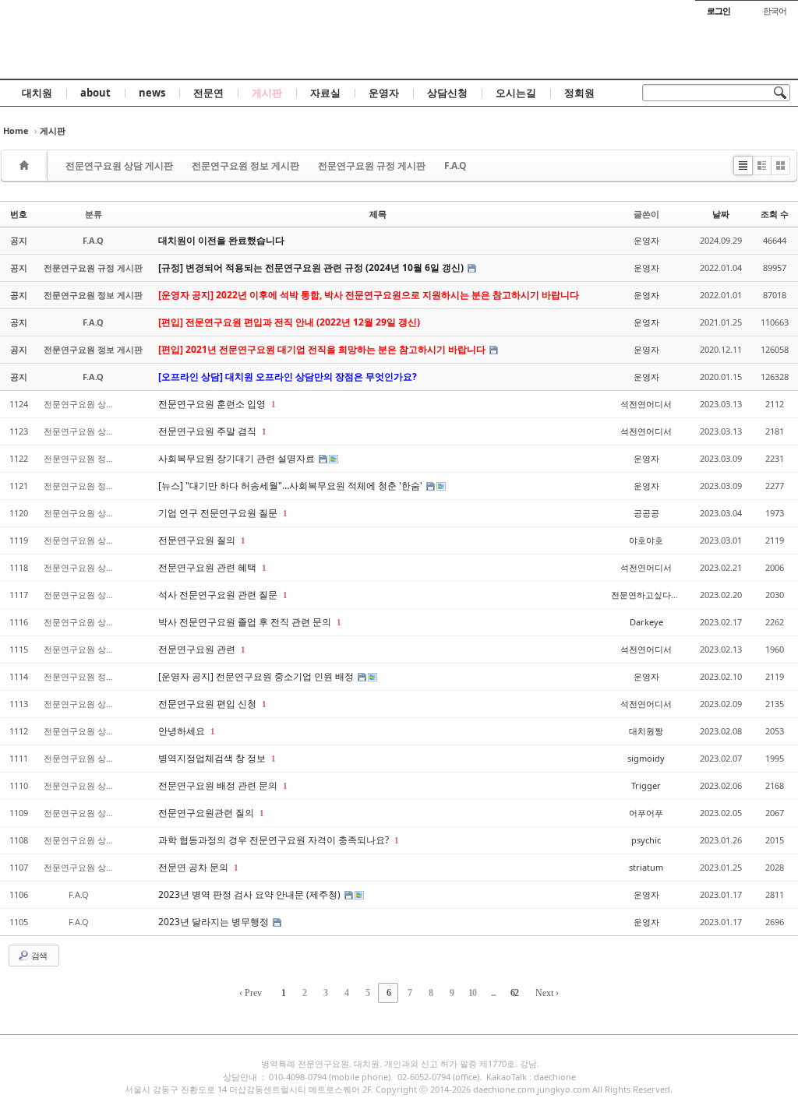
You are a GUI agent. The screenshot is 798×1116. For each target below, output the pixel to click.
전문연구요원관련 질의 (207, 812)
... (493, 993)
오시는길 (516, 93)
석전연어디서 (646, 404)
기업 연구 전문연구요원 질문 (219, 512)
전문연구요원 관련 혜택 (208, 567)
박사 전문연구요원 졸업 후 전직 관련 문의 (246, 621)
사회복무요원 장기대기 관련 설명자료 (237, 458)
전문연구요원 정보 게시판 (245, 165)
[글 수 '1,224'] (26, 165)
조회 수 (775, 214)
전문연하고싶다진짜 (649, 594)
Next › (547, 993)
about (95, 93)
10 (472, 993)
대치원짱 (646, 731)
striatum (646, 867)
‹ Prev (250, 993)
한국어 (774, 10)
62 (514, 993)
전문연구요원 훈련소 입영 (213, 403)
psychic (646, 840)
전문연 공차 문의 (194, 867)
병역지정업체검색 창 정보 (213, 758)
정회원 (579, 93)
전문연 (208, 93)
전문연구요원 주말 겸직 (208, 431)
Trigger (646, 785)
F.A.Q (455, 165)
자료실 (325, 93)
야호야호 (646, 540)
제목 (378, 214)
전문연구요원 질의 (198, 540)
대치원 (37, 93)
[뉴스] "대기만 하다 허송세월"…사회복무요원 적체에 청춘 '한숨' (291, 485)
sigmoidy (646, 758)
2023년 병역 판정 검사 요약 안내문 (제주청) (250, 894)
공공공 (646, 513)
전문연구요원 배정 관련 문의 (219, 785)
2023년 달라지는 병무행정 (214, 921)
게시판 (267, 93)
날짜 (720, 214)
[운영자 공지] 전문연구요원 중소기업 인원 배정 (257, 676)
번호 (18, 214)
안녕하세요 (182, 731)
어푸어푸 (646, 813)
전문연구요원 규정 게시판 (371, 165)
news (152, 93)
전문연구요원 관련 (198, 649)
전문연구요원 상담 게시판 (119, 165)
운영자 (384, 93)
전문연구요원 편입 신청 (208, 703)
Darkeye (646, 622)
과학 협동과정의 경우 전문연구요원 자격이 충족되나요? (274, 840)
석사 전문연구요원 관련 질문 (219, 594)
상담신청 (447, 93)
